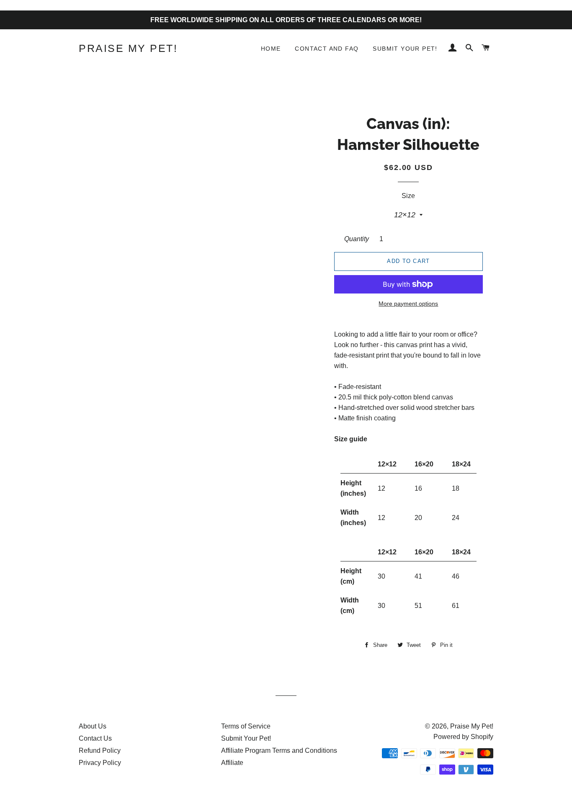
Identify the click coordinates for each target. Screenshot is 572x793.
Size (408, 195)
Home (271, 48)
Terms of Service (246, 726)
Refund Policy (100, 750)
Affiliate (232, 762)
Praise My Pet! (128, 48)
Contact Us (95, 738)
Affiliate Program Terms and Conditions (279, 750)
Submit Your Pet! (405, 48)
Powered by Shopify (463, 736)
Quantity (356, 238)
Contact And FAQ (326, 48)
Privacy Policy (100, 762)
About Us (92, 726)
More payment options (408, 303)
